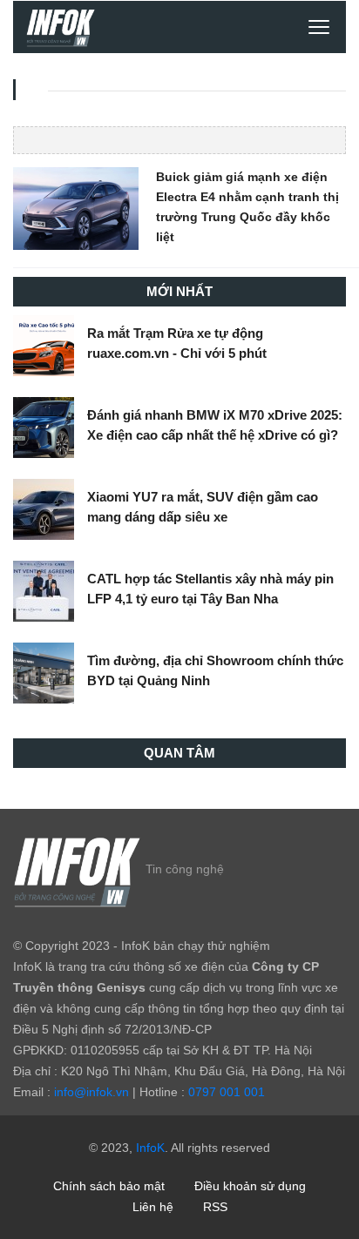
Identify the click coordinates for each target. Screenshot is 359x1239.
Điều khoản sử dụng (250, 1186)
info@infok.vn (91, 1092)
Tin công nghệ (185, 869)
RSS (215, 1207)
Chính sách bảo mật (109, 1186)
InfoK (150, 1148)
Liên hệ (152, 1207)
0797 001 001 (226, 1092)
